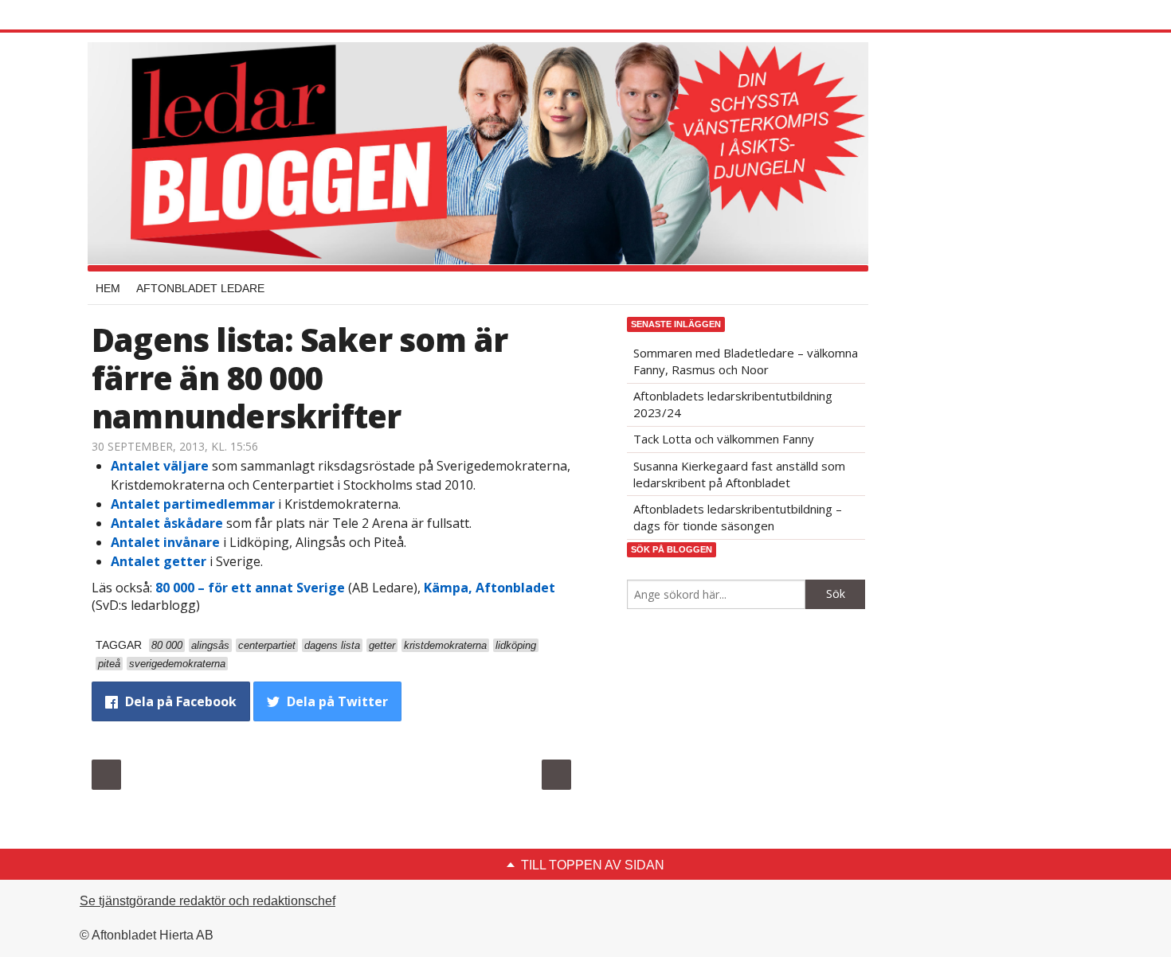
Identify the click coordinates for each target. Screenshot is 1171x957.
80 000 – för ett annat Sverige (250, 587)
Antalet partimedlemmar (193, 504)
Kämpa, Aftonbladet (489, 587)
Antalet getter (158, 561)
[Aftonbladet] (151, 16)
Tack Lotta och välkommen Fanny (723, 439)
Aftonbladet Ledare (200, 288)
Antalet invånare (165, 542)
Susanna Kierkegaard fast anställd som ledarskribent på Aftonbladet (739, 474)
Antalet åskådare (167, 523)
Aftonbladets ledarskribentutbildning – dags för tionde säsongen (737, 517)
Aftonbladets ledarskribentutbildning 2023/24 (732, 404)
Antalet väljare (160, 466)
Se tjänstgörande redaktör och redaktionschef (207, 901)
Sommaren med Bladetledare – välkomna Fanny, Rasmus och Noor (745, 361)
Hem (108, 288)
